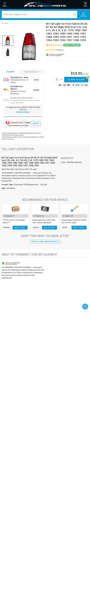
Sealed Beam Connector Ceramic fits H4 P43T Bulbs (74, 221)
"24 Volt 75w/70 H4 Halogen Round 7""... (14, 221)
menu (5, 6)
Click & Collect (31, 72)
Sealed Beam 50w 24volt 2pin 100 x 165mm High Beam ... (43, 221)
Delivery (10, 72)
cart (85, 6)
